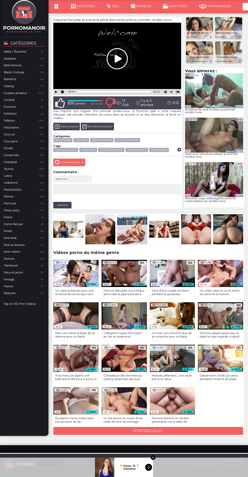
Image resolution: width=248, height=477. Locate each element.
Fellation (81, 140)
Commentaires (70, 162)
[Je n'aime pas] (110, 103)
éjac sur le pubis (65, 150)
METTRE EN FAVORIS (100, 126)
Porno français (102, 140)
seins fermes (159, 150)
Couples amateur (127, 140)
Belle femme (63, 140)
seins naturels (136, 150)
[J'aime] (60, 103)
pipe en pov (88, 150)
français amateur (111, 150)
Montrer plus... (148, 431)
